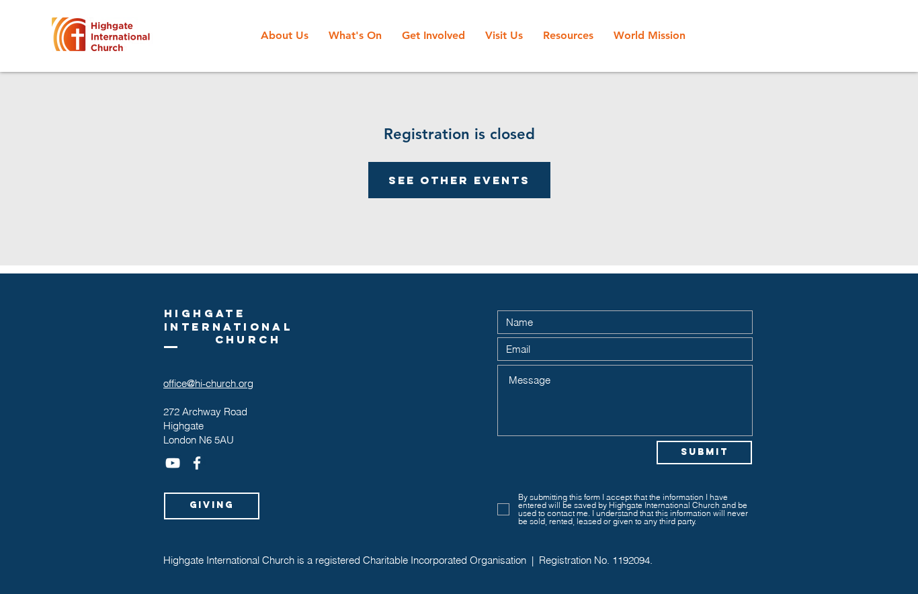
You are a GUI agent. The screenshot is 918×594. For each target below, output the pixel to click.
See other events (459, 180)
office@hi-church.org (208, 383)
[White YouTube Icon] (172, 463)
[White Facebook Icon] (197, 463)
